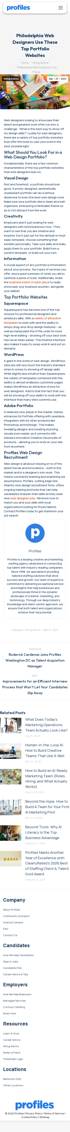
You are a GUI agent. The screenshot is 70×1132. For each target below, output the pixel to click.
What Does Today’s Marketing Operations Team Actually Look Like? (46, 725)
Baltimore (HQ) (12, 1079)
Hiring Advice (11, 78)
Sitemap (44, 1117)
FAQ (5, 929)
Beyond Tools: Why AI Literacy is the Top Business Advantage (43, 832)
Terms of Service (54, 1113)
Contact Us (10, 935)
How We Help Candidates (18, 955)
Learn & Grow (11, 1033)
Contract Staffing (14, 1007)
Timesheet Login (13, 1059)
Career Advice (11, 1040)
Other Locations (13, 1085)
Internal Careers (13, 922)
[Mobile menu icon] (61, 8)
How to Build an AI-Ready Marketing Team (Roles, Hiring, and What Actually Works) (46, 778)
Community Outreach (16, 916)
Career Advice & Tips (15, 974)
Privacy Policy (33, 1113)
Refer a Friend (11, 1052)
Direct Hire (9, 1013)
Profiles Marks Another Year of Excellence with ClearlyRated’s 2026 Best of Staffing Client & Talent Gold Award (47, 863)
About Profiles (11, 909)
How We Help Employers (17, 994)
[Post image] (10, 725)
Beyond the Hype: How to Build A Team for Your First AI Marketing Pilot (47, 807)
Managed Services (14, 1000)
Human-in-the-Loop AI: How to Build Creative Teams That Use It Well (44, 750)
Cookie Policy (29, 1117)
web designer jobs (22, 498)
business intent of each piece (29, 282)
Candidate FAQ (12, 968)
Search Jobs (10, 961)
